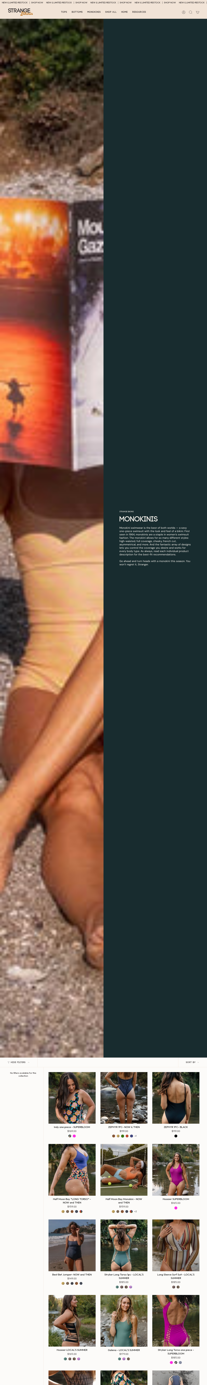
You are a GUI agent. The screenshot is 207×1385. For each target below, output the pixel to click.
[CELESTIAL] (72, 1283)
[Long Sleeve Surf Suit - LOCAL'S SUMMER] (175, 1245)
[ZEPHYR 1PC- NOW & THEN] (124, 1098)
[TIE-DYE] (130, 1287)
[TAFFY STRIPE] (67, 1211)
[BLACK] (175, 1136)
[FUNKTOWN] (113, 1136)
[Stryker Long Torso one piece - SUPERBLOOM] (175, 1321)
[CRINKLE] (126, 1287)
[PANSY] (131, 1136)
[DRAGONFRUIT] (74, 1136)
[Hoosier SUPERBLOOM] (175, 1170)
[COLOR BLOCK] (81, 1211)
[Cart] (197, 12)
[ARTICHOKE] (117, 1287)
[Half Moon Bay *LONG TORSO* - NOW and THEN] (72, 1170)
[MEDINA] (118, 1136)
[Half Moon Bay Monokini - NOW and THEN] (124, 1170)
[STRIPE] (180, 1362)
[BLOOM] (69, 1136)
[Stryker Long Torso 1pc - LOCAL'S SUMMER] (124, 1245)
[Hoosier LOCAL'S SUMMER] (72, 1321)
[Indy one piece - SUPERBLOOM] (72, 1098)
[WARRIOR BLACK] (121, 1287)
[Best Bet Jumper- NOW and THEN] (72, 1245)
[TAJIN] (127, 1136)
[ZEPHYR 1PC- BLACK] (175, 1098)
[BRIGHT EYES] (76, 1211)
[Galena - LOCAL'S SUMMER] (124, 1321)
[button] (64, 12)
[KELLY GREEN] (122, 1136)
